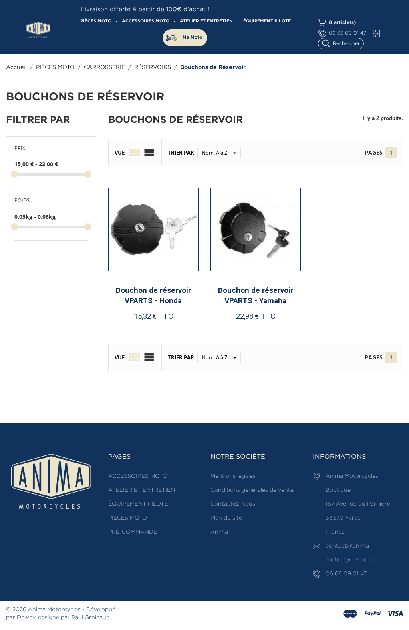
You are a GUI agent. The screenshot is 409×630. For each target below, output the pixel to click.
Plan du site (226, 518)
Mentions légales (233, 476)
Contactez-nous (232, 504)
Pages (374, 152)
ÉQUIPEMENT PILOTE (267, 21)
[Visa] (395, 614)
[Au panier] (133, 331)
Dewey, (26, 617)
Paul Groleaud (90, 617)
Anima (219, 532)
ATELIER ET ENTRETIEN (206, 21)
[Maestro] (350, 614)
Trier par (181, 152)
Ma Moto (192, 37)
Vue (120, 152)
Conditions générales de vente (252, 490)
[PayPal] (373, 614)
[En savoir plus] (177, 331)
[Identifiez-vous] (374, 33)
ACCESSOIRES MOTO (145, 21)
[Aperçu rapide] (157, 331)
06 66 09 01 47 (347, 33)
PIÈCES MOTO (95, 21)
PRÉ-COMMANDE (132, 532)
